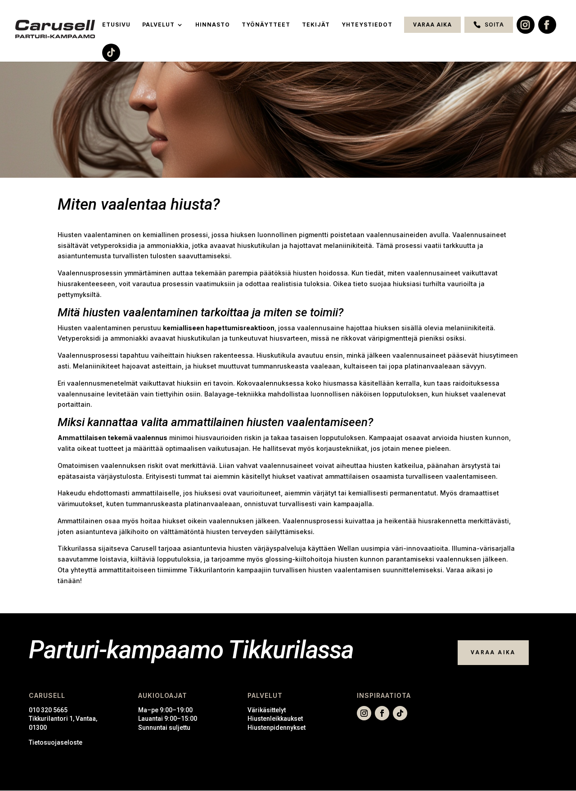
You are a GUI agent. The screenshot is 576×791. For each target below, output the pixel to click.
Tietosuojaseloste (55, 742)
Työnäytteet (266, 25)
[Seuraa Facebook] (382, 713)
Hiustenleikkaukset (275, 718)
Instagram (526, 25)
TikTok (111, 53)
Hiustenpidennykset (277, 727)
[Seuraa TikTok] (400, 713)
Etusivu (116, 25)
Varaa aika (432, 25)
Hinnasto (212, 25)
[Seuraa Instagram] (364, 713)
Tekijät (316, 25)
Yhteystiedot (367, 25)
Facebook (547, 25)
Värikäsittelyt (267, 710)
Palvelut (158, 25)
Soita (494, 24)
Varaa (455, 570)
